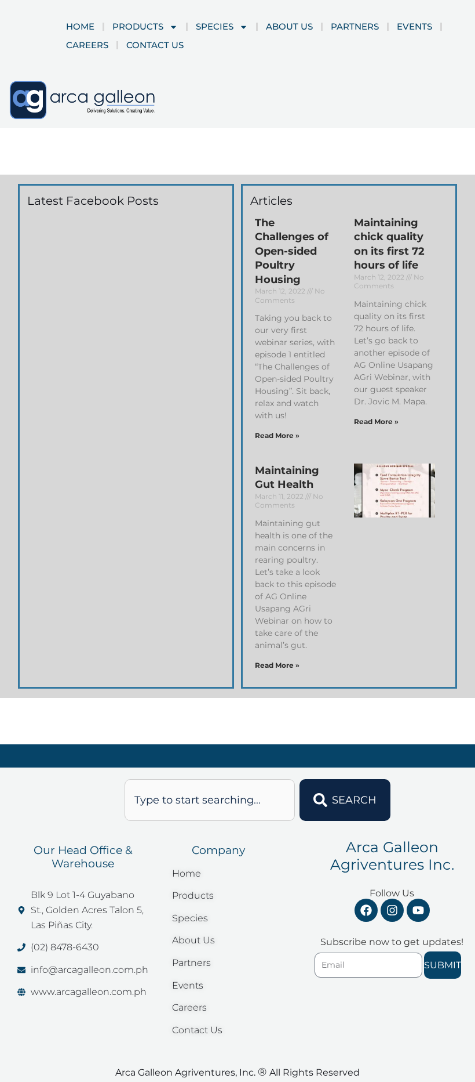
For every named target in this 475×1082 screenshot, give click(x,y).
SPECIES (214, 26)
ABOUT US (289, 26)
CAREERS (87, 44)
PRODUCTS (137, 26)
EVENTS (414, 26)
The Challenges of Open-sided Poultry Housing (291, 251)
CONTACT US (155, 44)
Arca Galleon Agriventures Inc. (392, 855)
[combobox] (210, 800)
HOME (80, 26)
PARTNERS (355, 26)
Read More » (277, 435)
